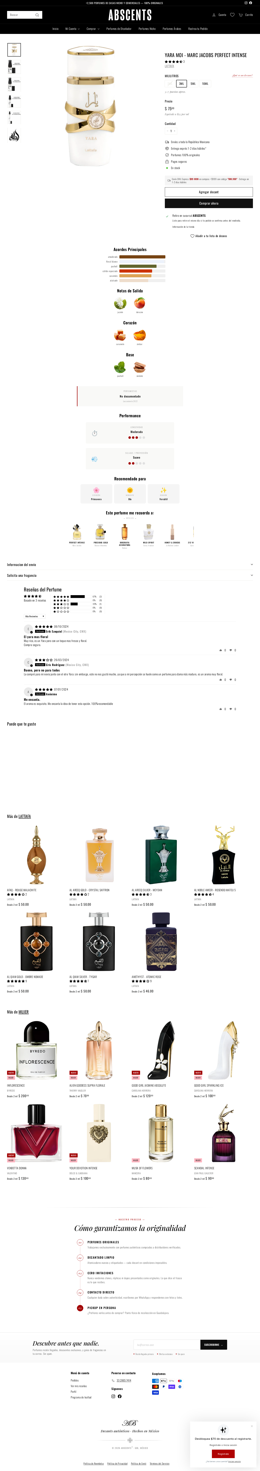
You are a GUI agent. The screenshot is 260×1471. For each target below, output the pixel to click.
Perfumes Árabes (172, 28)
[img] (44, 626)
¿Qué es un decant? (242, 75)
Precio (168, 101)
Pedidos (75, 1380)
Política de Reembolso (93, 1463)
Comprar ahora (208, 203)
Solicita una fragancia (22, 575)
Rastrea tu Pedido (198, 28)
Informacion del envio (21, 564)
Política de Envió (138, 1463)
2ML (169, 83)
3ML (181, 83)
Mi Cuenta (71, 28)
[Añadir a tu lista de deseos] (64, 842)
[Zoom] (88, 107)
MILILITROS (172, 75)
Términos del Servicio (159, 1463)
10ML (205, 83)
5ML (193, 83)
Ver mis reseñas (79, 1386)
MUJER (24, 1012)
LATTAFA (169, 66)
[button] (174, 61)
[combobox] (24, 15)
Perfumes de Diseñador (119, 28)
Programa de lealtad (81, 1397)
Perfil (73, 1391)
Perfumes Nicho (147, 28)
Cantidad (170, 123)
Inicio (56, 28)
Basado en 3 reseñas (35, 600)
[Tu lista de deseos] (232, 15)
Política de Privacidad (117, 1463)
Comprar (92, 28)
